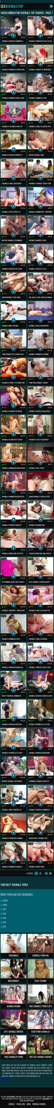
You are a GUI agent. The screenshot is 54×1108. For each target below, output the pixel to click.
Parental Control (39, 1104)
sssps (5, 900)
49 (46, 873)
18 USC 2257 (20, 1104)
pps (4, 926)
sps (4, 922)
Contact (11, 1104)
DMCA (29, 1104)
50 (50, 873)
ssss (5, 904)
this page (45, 1098)
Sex (12, 6)
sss (4, 913)
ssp (4, 909)
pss (4, 917)
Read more (6, 1078)
